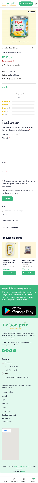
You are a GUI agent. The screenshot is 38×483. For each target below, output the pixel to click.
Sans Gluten (13, 48)
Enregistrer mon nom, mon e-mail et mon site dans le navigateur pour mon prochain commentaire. (18, 183)
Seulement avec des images (14, 211)
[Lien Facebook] (9, 78)
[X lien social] (12, 78)
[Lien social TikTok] (14, 350)
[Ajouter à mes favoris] (16, 243)
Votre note (6, 134)
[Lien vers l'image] (19, 310)
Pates (13, 267)
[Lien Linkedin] (17, 78)
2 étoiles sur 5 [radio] (14, 134)
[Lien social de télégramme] (20, 78)
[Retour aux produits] (32, 48)
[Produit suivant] (35, 48)
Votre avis (6, 138)
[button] (9, 273)
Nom (4, 163)
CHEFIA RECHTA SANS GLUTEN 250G (9, 262)
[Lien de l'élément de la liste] (10, 396)
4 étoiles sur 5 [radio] (18, 134)
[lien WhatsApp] (10, 350)
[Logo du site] (9, 3)
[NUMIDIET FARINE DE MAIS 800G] (28, 250)
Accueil (4, 48)
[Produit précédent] (30, 48)
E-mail (4, 172)
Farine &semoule (27, 266)
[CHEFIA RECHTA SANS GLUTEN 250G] (10, 250)
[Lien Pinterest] (14, 78)
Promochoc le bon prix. (22, 466)
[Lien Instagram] (7, 350)
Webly (23, 471)
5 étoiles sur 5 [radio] (19, 134)
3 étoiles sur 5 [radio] (16, 134)
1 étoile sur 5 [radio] (13, 134)
